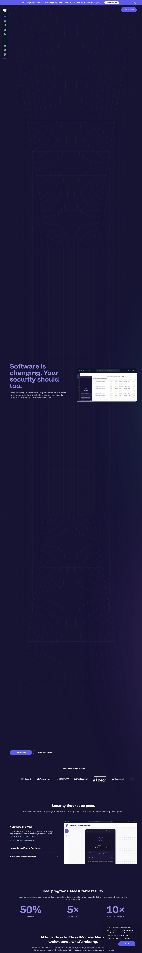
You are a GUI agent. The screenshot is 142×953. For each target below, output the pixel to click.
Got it (127, 944)
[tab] (34, 833)
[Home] (5, 16)
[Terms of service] (5, 45)
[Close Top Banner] (135, 2)
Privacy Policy (127, 938)
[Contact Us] (5, 54)
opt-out (113, 936)
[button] (5, 21)
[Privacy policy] (5, 50)
